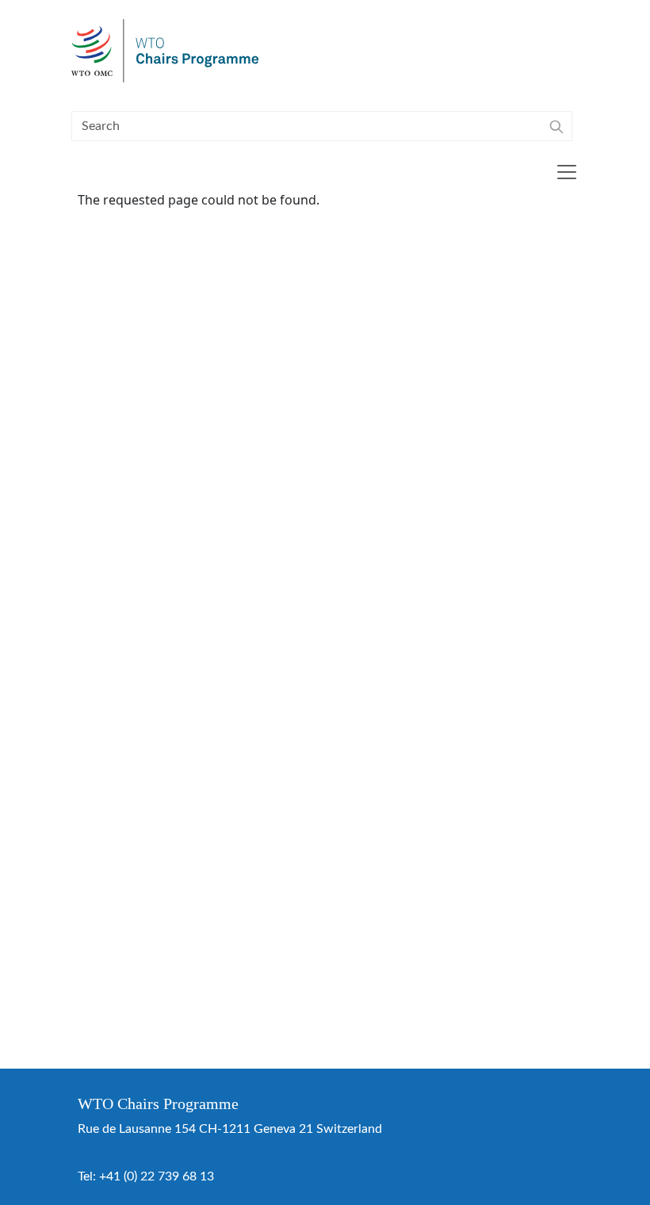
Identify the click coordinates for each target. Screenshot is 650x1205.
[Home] (171, 50)
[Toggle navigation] (567, 172)
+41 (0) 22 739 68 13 (156, 1176)
